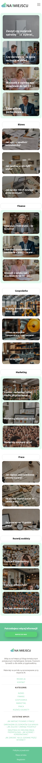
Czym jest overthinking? (16, 561)
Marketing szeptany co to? (18, 442)
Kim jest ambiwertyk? (15, 584)
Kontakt (21, 682)
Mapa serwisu (21, 755)
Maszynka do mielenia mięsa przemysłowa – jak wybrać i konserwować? (21, 732)
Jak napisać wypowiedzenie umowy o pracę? (19, 476)
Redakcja (21, 679)
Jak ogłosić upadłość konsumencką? (16, 143)
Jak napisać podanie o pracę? (20, 721)
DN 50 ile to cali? (14, 359)
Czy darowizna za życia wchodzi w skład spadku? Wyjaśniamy (20, 58)
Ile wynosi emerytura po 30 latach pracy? (19, 500)
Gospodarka (21, 290)
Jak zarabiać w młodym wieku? (17, 167)
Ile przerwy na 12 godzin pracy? (18, 524)
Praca (21, 457)
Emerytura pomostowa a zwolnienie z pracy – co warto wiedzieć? (21, 110)
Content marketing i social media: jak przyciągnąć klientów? (18, 393)
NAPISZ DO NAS (21, 634)
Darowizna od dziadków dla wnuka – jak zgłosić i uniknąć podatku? (21, 726)
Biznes (21, 124)
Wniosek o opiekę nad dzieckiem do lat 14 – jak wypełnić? (20, 84)
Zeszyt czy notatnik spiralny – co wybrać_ (20, 33)
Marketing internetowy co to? (19, 418)
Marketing (21, 372)
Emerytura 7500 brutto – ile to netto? (18, 227)
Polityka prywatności (21, 750)
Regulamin (21, 759)
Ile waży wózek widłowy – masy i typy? (19, 310)
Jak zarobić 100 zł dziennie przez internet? (19, 191)
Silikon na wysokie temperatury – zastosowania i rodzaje (20, 334)
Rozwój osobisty (21, 538)
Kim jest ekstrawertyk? (16, 608)
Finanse (21, 206)
